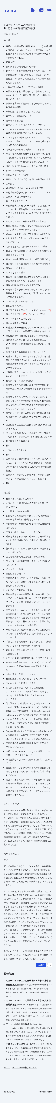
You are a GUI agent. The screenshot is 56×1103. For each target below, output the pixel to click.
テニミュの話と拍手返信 (17, 1024)
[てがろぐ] (49, 10)
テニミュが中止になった (17, 1043)
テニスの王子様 (19, 1067)
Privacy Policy (45, 1091)
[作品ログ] (41, 10)
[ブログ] (33, 10)
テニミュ (33, 1067)
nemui (11, 10)
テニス (7, 1067)
